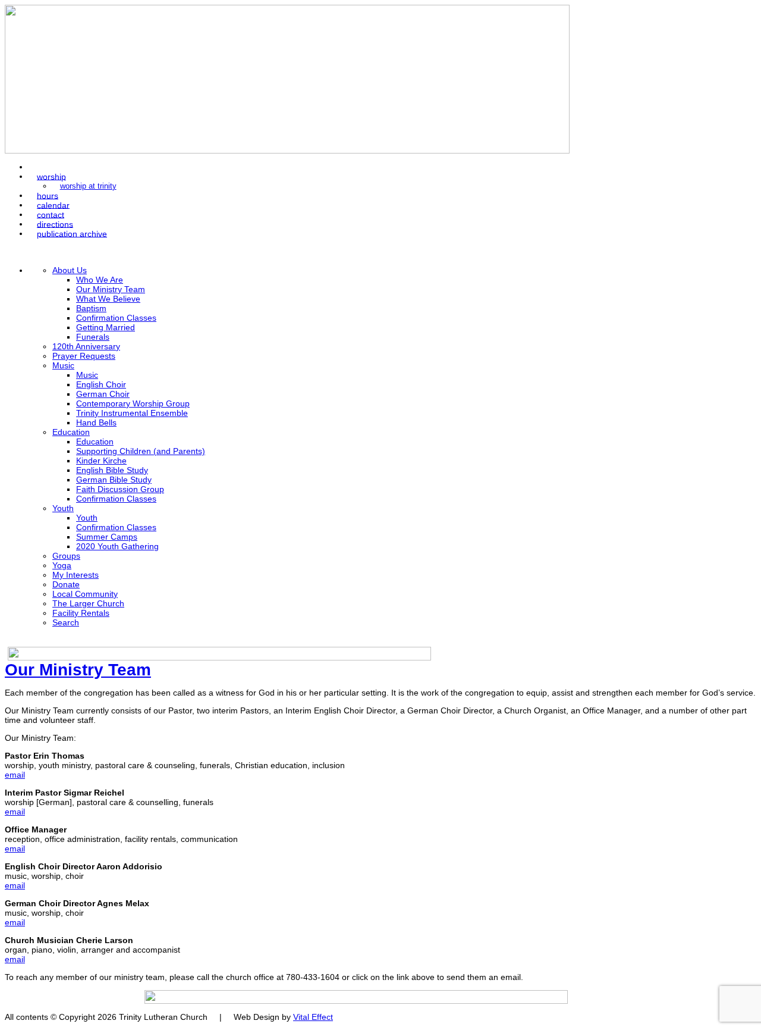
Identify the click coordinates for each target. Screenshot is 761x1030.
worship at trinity (88, 186)
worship (51, 176)
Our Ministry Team (78, 669)
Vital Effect (313, 1017)
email (15, 774)
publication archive (72, 233)
